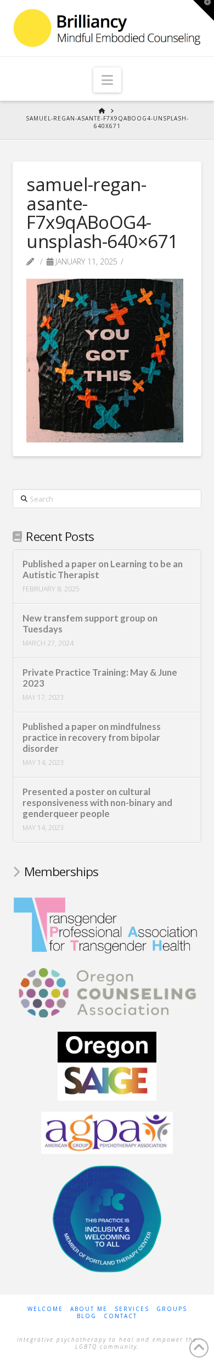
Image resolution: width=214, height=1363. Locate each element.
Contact (120, 1316)
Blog (87, 1316)
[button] (107, 80)
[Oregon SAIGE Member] (107, 1065)
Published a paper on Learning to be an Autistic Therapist (102, 569)
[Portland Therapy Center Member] (107, 1217)
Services (132, 1309)
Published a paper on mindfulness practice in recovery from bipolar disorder (91, 738)
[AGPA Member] (107, 1131)
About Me (89, 1309)
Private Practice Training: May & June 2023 (99, 678)
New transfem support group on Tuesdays (89, 624)
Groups (171, 1309)
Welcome (45, 1309)
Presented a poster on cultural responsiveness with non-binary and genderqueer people (97, 803)
